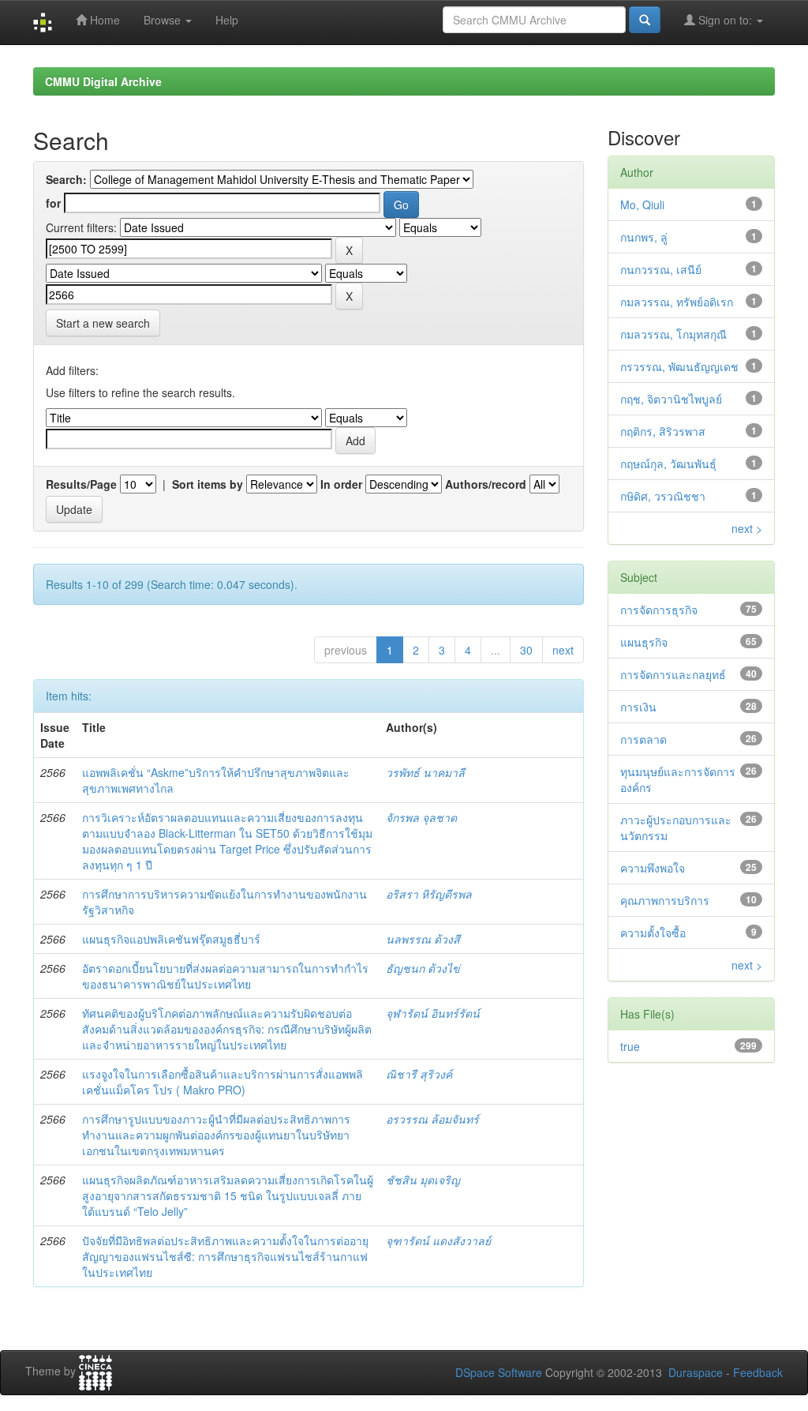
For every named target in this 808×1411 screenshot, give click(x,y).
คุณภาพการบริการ (664, 900)
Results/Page (81, 484)
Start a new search (103, 323)
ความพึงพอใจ (652, 868)
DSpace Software (498, 1372)
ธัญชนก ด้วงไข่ (423, 968)
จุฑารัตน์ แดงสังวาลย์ (438, 1240)
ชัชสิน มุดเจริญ (423, 1180)
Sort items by (207, 484)
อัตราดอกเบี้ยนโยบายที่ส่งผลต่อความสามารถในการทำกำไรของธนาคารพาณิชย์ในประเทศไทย (225, 976)
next (563, 650)
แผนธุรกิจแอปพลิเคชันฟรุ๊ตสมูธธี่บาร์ (171, 939)
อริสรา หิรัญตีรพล (429, 894)
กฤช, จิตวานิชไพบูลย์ (671, 399)
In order (341, 484)
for (53, 203)
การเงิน (638, 707)
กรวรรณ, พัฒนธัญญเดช (679, 366)
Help (226, 20)
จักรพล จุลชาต (421, 817)
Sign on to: (725, 20)
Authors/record (485, 484)
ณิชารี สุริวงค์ (419, 1074)
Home (103, 20)
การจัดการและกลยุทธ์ (673, 674)
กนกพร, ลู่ (644, 237)
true (630, 1046)
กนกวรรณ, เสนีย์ (660, 269)
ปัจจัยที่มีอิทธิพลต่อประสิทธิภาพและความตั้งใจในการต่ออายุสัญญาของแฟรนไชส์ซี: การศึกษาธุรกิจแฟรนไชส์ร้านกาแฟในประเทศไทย (225, 1256)
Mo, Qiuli (642, 204)
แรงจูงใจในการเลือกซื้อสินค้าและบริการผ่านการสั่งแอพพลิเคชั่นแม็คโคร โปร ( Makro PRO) (222, 1082)
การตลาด (643, 739)
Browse (164, 20)
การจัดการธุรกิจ (659, 609)
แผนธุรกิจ (644, 642)
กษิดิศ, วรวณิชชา (662, 496)
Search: (66, 179)
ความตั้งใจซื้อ (653, 932)
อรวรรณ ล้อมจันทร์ (432, 1119)
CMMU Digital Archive (103, 81)
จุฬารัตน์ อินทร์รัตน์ (433, 1013)
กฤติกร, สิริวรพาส (662, 431)
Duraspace (695, 1372)
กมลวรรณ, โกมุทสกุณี (673, 334)
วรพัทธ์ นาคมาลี (425, 772)
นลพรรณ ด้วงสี (423, 939)
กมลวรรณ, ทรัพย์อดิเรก (676, 302)
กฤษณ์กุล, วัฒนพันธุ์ (668, 463)
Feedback (758, 1372)
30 (526, 650)
